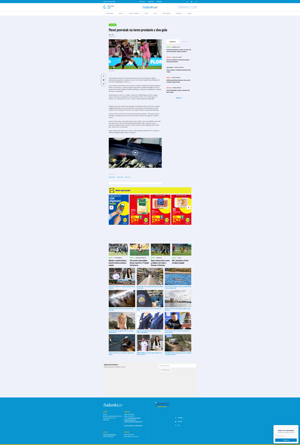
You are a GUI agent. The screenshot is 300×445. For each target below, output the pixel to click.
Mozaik (190, 13)
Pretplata (142, 1)
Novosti (121, 13)
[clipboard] (104, 84)
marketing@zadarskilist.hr (134, 418)
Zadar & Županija (134, 13)
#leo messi (127, 177)
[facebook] (187, 1)
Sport (146, 13)
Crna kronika (166, 13)
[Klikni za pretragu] (195, 7)
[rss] (196, 1)
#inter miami (120, 177)
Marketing (150, 1)
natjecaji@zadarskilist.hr (130, 420)
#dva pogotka (112, 177)
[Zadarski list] (150, 7)
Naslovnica (110, 13)
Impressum (159, 1)
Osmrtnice (179, 13)
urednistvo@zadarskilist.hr (109, 434)
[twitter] (191, 1)
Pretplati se (286, 440)
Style (155, 13)
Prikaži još (178, 98)
